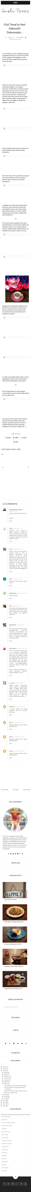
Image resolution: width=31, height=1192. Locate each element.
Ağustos (6, 1076)
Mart (5, 1094)
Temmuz (7, 1078)
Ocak (6, 1098)
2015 (4, 1069)
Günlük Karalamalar (7, 1140)
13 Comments (20, 37)
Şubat (6, 1096)
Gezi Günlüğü (5, 1134)
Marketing (4, 1155)
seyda (10, 722)
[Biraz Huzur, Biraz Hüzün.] (16, 454)
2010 (4, 1106)
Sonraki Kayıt (4, 789)
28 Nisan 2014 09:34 (22, 593)
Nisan (6, 1084)
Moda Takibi (5, 1161)
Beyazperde (4, 1119)
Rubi (10, 606)
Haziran (6, 1080)
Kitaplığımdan (5, 1146)
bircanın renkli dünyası (15, 509)
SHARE (9, 437)
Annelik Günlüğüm (6, 1116)
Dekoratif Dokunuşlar (15, 39)
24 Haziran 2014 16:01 (19, 722)
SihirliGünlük (12, 593)
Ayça (10, 579)
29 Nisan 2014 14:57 (22, 648)
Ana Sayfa (16, 789)
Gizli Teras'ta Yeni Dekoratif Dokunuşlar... (15, 1085)
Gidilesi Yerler (5, 1137)
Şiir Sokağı (4, 1170)
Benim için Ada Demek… (11, 1093)
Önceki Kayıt (26, 789)
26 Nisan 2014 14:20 (17, 549)
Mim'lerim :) (4, 1158)
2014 (4, 1070)
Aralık (6, 1072)
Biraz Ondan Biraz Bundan (8, 1122)
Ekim (5, 1074)
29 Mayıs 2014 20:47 (20, 706)
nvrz (10, 549)
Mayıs (6, 1082)
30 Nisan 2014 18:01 (20, 683)
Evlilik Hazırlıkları (6, 1131)
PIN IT (16, 442)
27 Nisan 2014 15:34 (17, 579)
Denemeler (4, 1128)
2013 (4, 1100)
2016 (4, 1067)
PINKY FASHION (12, 648)
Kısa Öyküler (5, 1149)
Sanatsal (4, 1164)
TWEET (16, 437)
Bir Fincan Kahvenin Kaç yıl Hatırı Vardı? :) (15, 1091)
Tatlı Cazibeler (5, 1167)
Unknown (11, 706)
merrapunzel (13, 625)
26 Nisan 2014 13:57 (18, 528)
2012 (4, 1102)
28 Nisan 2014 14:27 (17, 606)
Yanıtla (10, 541)
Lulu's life (12, 683)
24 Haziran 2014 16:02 (19, 737)
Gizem (10, 528)
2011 (4, 1104)
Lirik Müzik (4, 1152)
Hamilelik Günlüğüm (6, 1143)
